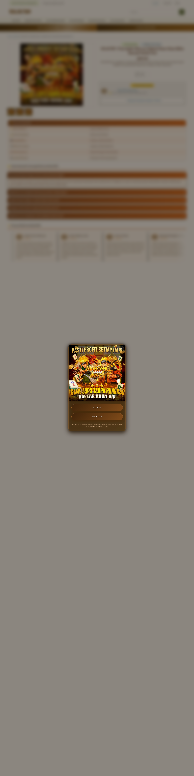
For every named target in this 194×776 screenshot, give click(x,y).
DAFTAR (97, 416)
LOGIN (97, 407)
